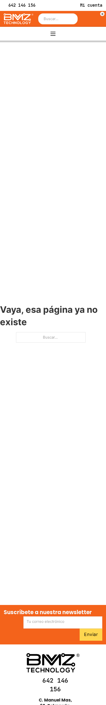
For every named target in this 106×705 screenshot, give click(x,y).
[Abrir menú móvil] (53, 34)
